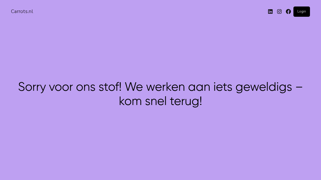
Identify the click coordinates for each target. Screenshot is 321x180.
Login (301, 11)
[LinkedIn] (270, 11)
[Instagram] (279, 11)
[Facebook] (288, 11)
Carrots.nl (22, 11)
